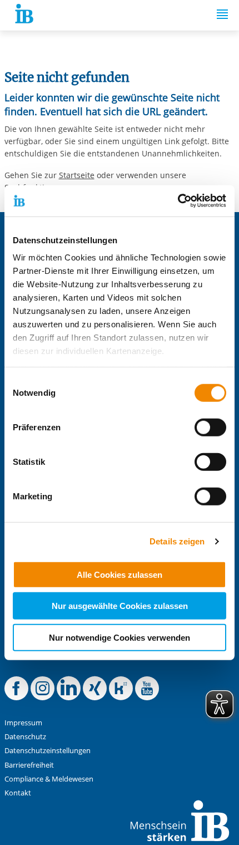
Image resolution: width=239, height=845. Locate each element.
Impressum (23, 723)
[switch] (210, 427)
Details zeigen (177, 541)
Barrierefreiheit (29, 765)
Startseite (76, 175)
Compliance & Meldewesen (48, 779)
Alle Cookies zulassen (119, 574)
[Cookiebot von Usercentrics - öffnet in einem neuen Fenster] (177, 201)
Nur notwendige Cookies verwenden (119, 637)
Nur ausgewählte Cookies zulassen (120, 606)
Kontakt (17, 793)
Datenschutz (25, 736)
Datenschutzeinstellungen (47, 750)
